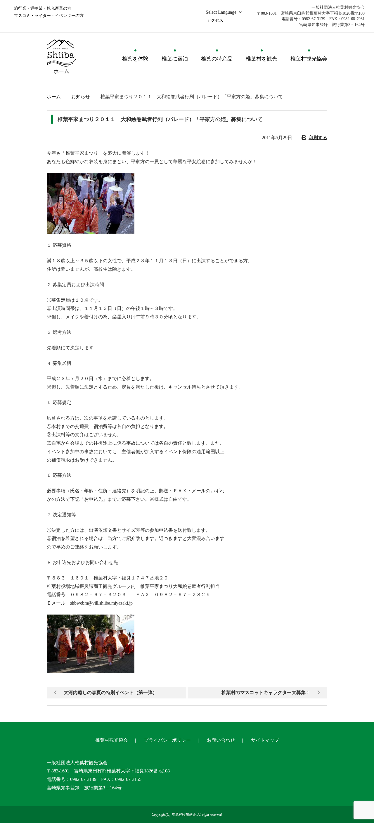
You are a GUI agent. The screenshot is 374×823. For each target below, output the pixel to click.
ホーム (54, 96)
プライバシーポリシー (167, 740)
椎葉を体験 (135, 59)
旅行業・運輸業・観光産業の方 (42, 8)
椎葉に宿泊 (175, 59)
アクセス (215, 20)
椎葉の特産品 (217, 59)
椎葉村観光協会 (308, 59)
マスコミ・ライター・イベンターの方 (49, 15)
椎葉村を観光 (261, 59)
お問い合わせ (221, 740)
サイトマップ (265, 740)
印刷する (318, 137)
